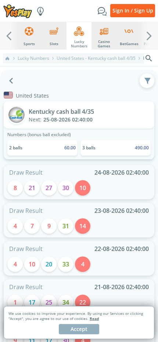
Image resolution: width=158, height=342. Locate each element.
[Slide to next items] (149, 35)
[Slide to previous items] (9, 35)
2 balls (42, 148)
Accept (79, 328)
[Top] (7, 58)
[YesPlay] (17, 10)
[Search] (148, 58)
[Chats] (102, 10)
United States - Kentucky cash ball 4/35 (96, 58)
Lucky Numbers (33, 58)
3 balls (115, 148)
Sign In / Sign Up (132, 10)
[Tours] (40, 10)
